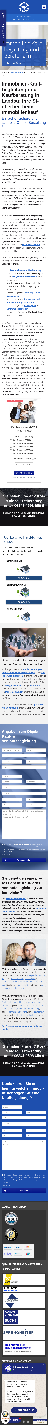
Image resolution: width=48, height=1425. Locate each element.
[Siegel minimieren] (46, 1408)
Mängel (8, 685)
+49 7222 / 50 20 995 (25, 16)
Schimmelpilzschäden (17, 308)
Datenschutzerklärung (20, 1175)
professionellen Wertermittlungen (18, 672)
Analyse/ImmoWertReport (24, 276)
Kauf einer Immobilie (16, 898)
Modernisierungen (14, 691)
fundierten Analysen (32, 669)
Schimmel (35, 685)
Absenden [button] (24, 1190)
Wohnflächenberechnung (28, 1008)
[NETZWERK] (24, 642)
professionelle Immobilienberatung (24, 270)
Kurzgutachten (24, 985)
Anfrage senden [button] (24, 860)
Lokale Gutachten (31, 244)
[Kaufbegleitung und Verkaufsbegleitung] (24, 952)
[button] (43, 1365)
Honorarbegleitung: (24, 436)
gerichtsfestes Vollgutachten (26, 1015)
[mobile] (44, 7)
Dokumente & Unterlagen (24, 458)
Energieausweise (9, 1008)
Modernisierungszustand (16, 1012)
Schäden (17, 685)
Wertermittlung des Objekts (23, 978)
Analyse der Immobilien (12, 1002)
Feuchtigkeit (30, 305)
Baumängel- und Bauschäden (30, 1005)
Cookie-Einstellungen (29, 1416)
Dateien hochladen (24, 465)
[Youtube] (24, 1422)
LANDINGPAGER (17, 72)
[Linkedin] (28, 1422)
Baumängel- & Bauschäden (13, 981)
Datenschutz (14, 1416)
